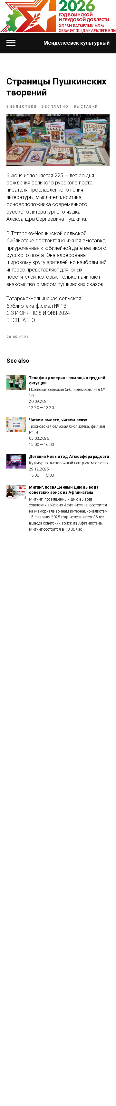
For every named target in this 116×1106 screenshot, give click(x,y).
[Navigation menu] (10, 43)
